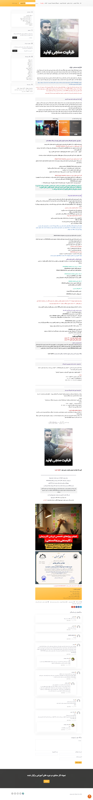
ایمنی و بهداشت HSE (26, 20)
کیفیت (26, 89)
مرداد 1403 (30, 62)
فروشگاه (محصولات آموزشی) (53, 3)
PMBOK (27, 91)
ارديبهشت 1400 (29, 78)
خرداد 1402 (30, 64)
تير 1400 (30, 75)
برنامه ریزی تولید (22, 89)
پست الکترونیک (55, 751)
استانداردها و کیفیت (26, 16)
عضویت (14, 50)
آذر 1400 (30, 71)
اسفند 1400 (29, 69)
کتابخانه (46, 3)
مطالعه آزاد (28, 22)
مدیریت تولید (79, 603)
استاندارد (31, 91)
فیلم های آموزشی (63, 3)
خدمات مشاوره (69, 3)
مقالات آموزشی (76, 3)
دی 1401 (30, 65)
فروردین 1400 (29, 79)
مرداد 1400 (30, 73)
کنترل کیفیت (16, 89)
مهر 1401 (30, 66)
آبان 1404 (30, 60)
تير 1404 (30, 61)
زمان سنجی (74, 603)
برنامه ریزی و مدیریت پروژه (25, 18)
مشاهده (46, 781)
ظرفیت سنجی (44, 601)
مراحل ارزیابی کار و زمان (74, 591)
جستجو (22, 3)
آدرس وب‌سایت (79, 756)
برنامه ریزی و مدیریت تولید (54, 601)
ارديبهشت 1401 (29, 68)
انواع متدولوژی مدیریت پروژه (74, 596)
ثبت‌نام (13, 3)
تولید (18, 88)
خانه (80, 3)
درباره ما (42, 3)
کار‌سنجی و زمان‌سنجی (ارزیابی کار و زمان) (71, 597)
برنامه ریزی (24, 91)
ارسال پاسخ (69, 620)
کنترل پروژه (22, 88)
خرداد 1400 (30, 76)
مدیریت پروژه (29, 88)
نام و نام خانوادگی (78, 751)
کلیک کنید (74, 118)
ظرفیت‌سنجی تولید (75, 593)
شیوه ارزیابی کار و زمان (75, 594)
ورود (16, 3)
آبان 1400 (30, 72)
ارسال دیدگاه (78, 762)
